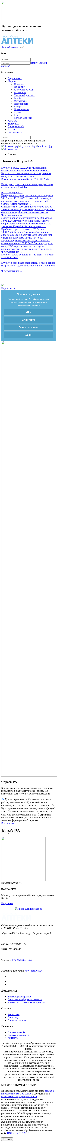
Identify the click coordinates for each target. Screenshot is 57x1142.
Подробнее (7, 903)
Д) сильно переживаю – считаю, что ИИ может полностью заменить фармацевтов (27, 817)
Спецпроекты (15, 132)
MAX (28, 312)
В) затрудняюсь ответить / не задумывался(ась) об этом (28, 810)
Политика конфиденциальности (25, 999)
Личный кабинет (10, 47)
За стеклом (20, 92)
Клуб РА (12, 120)
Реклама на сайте (17, 1032)
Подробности (21, 103)
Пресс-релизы (21, 109)
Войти (34, 62)
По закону (19, 86)
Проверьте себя (16, 126)
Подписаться (15, 78)
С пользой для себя (24, 95)
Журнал (12, 81)
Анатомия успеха (23, 89)
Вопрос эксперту (23, 118)
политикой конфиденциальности (19, 1096)
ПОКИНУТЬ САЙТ (18, 1133)
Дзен (28, 335)
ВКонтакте (28, 320)
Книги (17, 115)
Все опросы (7, 823)
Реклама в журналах (18, 1035)
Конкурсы (13, 123)
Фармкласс (20, 84)
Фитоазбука (20, 101)
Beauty (17, 98)
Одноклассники (28, 327)
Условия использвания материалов (26, 1002)
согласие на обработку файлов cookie (27, 1092)
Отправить (32, 820)
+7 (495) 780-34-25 (22, 960)
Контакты (13, 1037)
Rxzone (11, 129)
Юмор (17, 106)
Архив (17, 112)
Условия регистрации (19, 996)
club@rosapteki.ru (34, 970)
